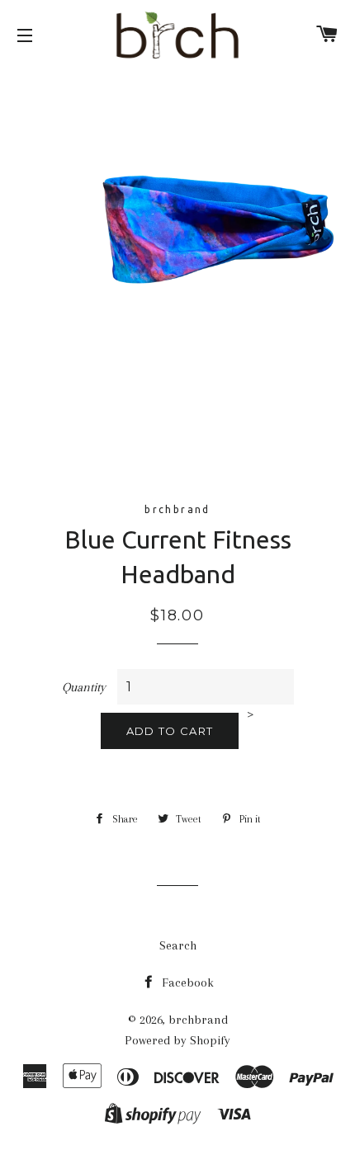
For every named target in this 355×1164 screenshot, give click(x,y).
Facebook (186, 982)
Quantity (84, 687)
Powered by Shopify (177, 1040)
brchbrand (198, 1019)
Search (177, 945)
